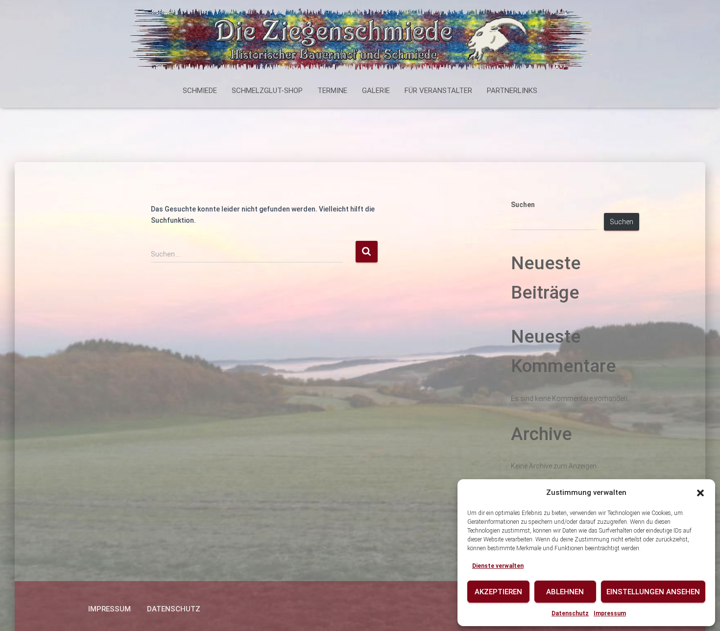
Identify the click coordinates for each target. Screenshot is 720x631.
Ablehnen (565, 591)
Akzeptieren (498, 591)
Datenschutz (570, 613)
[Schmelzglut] (360, 41)
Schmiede (200, 90)
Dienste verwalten (498, 565)
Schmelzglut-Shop (267, 90)
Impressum (610, 613)
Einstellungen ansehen (653, 591)
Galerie (376, 90)
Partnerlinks (512, 90)
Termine (332, 90)
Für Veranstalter (438, 90)
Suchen (523, 205)
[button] (700, 493)
